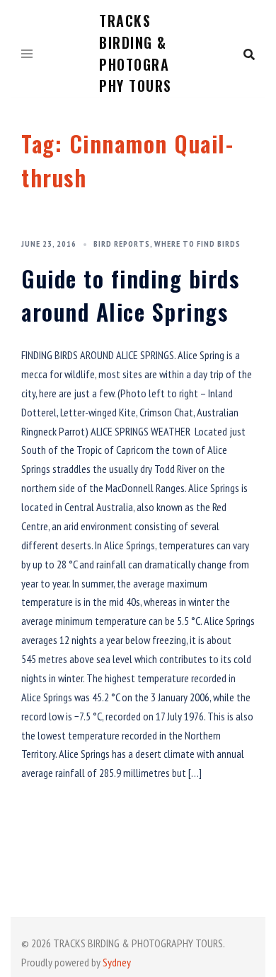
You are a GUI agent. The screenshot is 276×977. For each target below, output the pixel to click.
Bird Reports (121, 243)
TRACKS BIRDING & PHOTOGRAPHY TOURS (135, 53)
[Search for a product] (249, 54)
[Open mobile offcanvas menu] (27, 54)
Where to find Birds (197, 243)
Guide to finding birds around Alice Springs (130, 295)
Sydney (117, 962)
